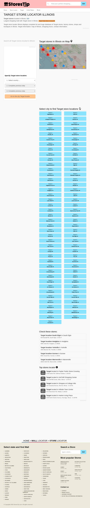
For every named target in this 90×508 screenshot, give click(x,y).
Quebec (44, 465)
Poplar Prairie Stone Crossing (46, 21)
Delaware (7, 480)
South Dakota (46, 474)
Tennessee (45, 476)
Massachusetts (27, 461)
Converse (78, 478)
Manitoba (26, 457)
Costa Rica (7, 478)
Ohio (24, 500)
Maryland (26, 459)
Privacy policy (65, 492)
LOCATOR (39, 441)
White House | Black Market (66, 477)
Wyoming (45, 493)
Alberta (6, 455)
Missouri (26, 472)
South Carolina (46, 472)
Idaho (6, 491)
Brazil (6, 463)
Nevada (25, 478)
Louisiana (26, 453)
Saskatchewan (46, 470)
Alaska (6, 453)
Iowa (5, 497)
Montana (26, 474)
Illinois (6, 493)
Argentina (7, 457)
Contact (63, 490)
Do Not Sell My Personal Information (71, 496)
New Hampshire (27, 482)
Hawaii (6, 488)
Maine (25, 455)
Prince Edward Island (48, 461)
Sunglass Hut (78, 470)
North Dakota (27, 496)
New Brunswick (27, 480)
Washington (45, 486)
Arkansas (7, 461)
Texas (44, 478)
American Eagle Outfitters (65, 463)
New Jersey (26, 484)
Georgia (6, 486)
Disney (63, 472)
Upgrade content (66, 494)
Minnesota (26, 467)
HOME (26, 441)
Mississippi (26, 470)
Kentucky (26, 451)
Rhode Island (46, 467)
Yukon (44, 495)
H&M (78, 474)
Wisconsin (45, 491)
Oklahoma (45, 451)
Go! (83, 4)
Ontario (44, 453)
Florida (6, 484)
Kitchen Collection (80, 462)
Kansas (6, 499)
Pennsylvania (46, 457)
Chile (6, 470)
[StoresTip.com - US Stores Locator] (17, 4)
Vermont (45, 482)
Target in (49, 113)
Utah (43, 480)
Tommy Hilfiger (65, 481)
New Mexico (26, 486)
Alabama (6, 451)
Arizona (6, 459)
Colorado (7, 474)
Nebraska (26, 476)
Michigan (26, 465)
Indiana (6, 495)
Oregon (44, 455)
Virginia (44, 484)
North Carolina (28, 494)
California (7, 467)
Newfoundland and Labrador (28, 491)
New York (26, 488)
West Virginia (46, 488)
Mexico (25, 463)
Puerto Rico (46, 463)
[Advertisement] (46, 33)
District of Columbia (10, 482)
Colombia (7, 472)
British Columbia (9, 465)
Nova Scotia (26, 498)
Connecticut (8, 476)
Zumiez (63, 468)
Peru (43, 459)
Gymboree (78, 466)
